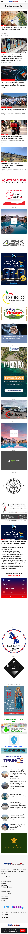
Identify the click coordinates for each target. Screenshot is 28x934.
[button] (22, 930)
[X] (14, 584)
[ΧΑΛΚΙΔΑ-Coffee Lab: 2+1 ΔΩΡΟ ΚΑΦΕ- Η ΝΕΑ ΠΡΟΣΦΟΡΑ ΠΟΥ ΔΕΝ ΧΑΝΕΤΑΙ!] (14, 532)
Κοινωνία (4, 25)
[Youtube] (14, 592)
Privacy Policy (6, 931)
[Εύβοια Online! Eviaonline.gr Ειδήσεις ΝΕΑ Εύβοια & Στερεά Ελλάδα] (14, 1)
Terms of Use (14, 931)
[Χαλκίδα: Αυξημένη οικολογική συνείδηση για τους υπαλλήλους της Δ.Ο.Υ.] (14, 100)
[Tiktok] (14, 596)
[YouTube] (7, 877)
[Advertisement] (14, 614)
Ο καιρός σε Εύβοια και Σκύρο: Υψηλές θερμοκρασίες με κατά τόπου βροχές (17, 826)
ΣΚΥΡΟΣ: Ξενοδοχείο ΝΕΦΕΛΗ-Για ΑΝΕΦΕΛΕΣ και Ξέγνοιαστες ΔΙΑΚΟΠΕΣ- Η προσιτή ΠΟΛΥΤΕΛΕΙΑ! (12, 547)
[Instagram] (14, 588)
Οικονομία (9, 107)
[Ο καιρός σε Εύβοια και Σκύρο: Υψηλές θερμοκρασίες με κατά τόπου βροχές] (5, 827)
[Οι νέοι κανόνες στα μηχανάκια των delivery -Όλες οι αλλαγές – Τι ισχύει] (14, 127)
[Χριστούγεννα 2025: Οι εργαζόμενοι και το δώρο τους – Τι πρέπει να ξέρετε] (14, 18)
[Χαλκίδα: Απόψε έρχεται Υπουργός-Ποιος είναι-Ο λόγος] (5, 796)
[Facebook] (14, 580)
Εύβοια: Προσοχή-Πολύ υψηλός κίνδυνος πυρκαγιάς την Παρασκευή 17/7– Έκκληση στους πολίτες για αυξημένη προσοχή (18, 785)
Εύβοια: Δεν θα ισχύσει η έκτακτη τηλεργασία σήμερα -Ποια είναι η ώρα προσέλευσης (12, 165)
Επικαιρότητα (5, 134)
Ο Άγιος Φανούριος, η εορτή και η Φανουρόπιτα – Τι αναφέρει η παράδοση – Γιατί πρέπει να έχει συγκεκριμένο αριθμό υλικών (13, 553)
